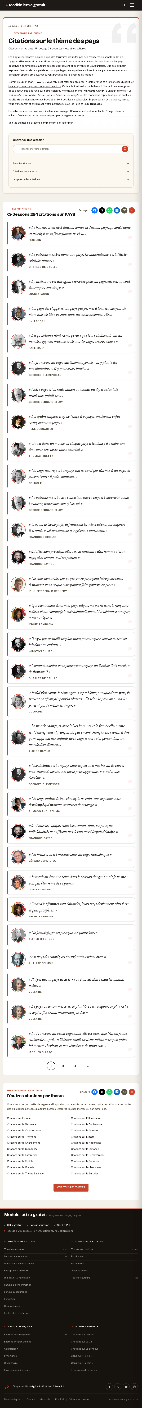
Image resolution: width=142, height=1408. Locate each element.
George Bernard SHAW (46, 402)
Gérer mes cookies (79, 1399)
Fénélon (35, 240)
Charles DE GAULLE (43, 266)
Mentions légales (13, 1399)
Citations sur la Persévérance (88, 1155)
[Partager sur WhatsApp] (109, 210)
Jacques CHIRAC (40, 1052)
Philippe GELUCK (41, 963)
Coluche (35, 483)
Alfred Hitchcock (43, 939)
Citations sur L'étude (19, 1118)
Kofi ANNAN (37, 320)
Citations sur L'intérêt (83, 1136)
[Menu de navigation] (132, 5)
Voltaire (35, 991)
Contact (30, 1399)
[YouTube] (126, 1386)
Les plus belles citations (71, 179)
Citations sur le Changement (23, 1143)
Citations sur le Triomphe (21, 1136)
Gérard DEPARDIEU (42, 860)
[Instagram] (134, 1386)
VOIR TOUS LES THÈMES (71, 1187)
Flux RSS (59, 1399)
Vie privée (45, 1399)
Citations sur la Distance (85, 1149)
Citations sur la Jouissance (86, 1124)
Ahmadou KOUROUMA (44, 811)
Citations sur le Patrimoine (22, 1155)
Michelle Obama (41, 624)
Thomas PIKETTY (41, 455)
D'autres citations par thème (35, 1095)
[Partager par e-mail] (124, 210)
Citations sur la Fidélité (20, 1161)
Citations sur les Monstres (86, 1167)
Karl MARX (37, 347)
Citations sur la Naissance (22, 1124)
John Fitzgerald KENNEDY (48, 591)
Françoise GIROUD (42, 537)
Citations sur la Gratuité (20, 1167)
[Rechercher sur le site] (124, 5)
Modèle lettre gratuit (27, 5)
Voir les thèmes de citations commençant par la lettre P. (40, 122)
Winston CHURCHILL (43, 651)
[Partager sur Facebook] (94, 210)
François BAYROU (42, 564)
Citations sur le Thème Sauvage (25, 1173)
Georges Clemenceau (45, 375)
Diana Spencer (40, 889)
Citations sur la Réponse (85, 1161)
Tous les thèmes (71, 163)
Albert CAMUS (39, 751)
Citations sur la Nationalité (86, 1143)
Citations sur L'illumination (86, 1118)
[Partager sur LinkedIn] (117, 210)
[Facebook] (109, 1386)
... (88, 1066)
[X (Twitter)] (117, 1386)
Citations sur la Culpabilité (22, 1149)
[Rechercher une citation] (125, 149)
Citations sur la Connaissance (24, 1130)
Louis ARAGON (39, 293)
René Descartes (41, 428)
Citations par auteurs (71, 171)
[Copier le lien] (132, 210)
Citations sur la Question (85, 1130)
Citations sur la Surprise (85, 1173)
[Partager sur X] (102, 210)
